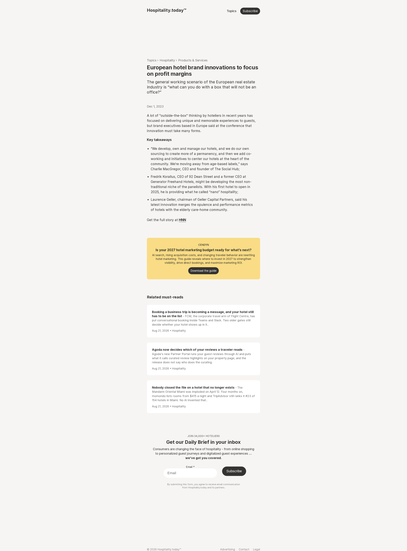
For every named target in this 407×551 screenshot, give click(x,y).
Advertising (227, 549)
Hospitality (167, 60)
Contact (244, 549)
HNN (182, 220)
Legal (256, 549)
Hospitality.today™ (166, 10)
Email (190, 466)
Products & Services (192, 60)
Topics (231, 11)
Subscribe (250, 11)
